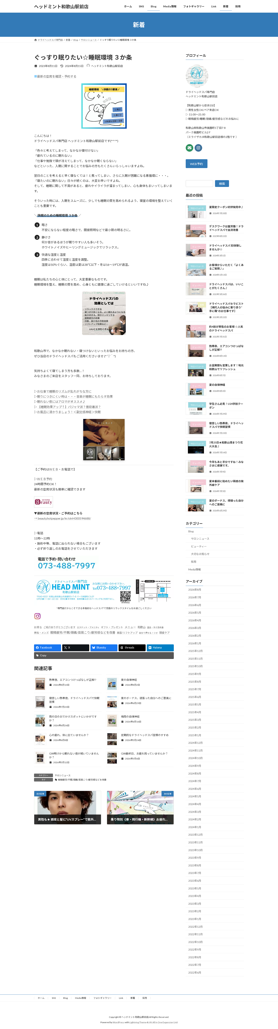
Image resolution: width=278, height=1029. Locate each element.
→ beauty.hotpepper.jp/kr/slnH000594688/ (62, 518)
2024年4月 (194, 804)
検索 (222, 184)
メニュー (130, 627)
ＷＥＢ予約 (44, 479)
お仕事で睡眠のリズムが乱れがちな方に (64, 391)
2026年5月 (194, 612)
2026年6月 (194, 605)
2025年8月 (194, 681)
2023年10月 (195, 850)
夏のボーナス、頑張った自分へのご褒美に (146, 698)
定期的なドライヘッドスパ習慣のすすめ (145, 735)
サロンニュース (63, 775)
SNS (54, 998)
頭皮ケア (164, 632)
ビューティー (199, 546)
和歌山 (141, 627)
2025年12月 (195, 650)
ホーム (41, 998)
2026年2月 (194, 635)
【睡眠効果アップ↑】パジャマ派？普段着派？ (69, 407)
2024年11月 (195, 750)
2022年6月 (194, 972)
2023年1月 (194, 919)
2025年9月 (194, 673)
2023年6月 (194, 880)
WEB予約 (196, 164)
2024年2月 (194, 819)
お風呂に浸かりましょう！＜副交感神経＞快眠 (69, 412)
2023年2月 (194, 911)
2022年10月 (195, 942)
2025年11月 (195, 658)
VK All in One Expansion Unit (163, 1022)
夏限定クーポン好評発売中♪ (226, 207)
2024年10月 (195, 758)
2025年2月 (194, 727)
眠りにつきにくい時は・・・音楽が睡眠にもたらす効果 (75, 396)
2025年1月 (194, 735)
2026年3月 (194, 628)
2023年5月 (194, 888)
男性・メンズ (41, 632)
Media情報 (194, 569)
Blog (191, 531)
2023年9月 (194, 857)
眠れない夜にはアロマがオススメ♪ (61, 401)
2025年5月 (194, 704)
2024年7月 (194, 781)
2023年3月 (194, 903)
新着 (132, 998)
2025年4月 (194, 712)
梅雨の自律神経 (130, 716)
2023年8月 (194, 865)
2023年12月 (195, 834)
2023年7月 (194, 873)
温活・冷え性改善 (155, 627)
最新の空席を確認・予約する (56, 76)
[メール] (189, 148)
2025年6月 (194, 697)
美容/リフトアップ (127, 632)
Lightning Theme (138, 1022)
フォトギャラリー (102, 998)
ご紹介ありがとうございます (59, 627)
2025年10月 (195, 666)
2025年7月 (194, 689)
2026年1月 (194, 643)
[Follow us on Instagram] (198, 148)
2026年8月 (194, 589)
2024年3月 (194, 811)
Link (121, 998)
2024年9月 (194, 765)
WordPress (118, 1022)
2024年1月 (194, 827)
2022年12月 (195, 926)
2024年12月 (195, 742)
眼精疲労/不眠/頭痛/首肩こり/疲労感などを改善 (82, 632)
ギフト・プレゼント (112, 627)
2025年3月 (194, 720)
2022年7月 (194, 965)
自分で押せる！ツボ (148, 633)
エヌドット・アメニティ (88, 627)
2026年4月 (194, 620)
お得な (38, 627)
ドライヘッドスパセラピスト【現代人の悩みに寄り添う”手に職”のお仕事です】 (226, 307)
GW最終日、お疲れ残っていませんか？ (144, 753)
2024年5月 (194, 796)
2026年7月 (194, 597)
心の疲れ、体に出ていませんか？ (69, 735)
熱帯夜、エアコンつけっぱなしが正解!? (72, 679)
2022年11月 (195, 934)
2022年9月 (194, 949)
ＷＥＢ (53, 469)
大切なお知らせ (200, 554)
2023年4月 (194, 896)
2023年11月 (195, 842)
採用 (193, 561)
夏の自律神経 (129, 679)
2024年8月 (194, 773)
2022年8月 (194, 957)
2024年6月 (194, 788)
